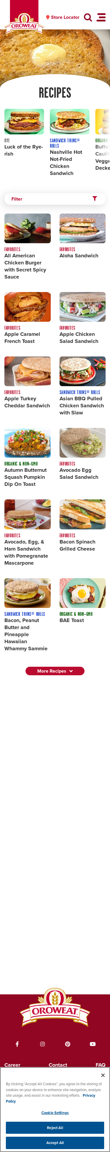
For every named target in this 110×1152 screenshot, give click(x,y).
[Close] (103, 1075)
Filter (16, 199)
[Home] (24, 24)
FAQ (101, 1065)
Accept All (55, 1143)
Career (12, 1065)
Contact (58, 1065)
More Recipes (51, 671)
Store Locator (65, 17)
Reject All (55, 1128)
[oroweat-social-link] (17, 1044)
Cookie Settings (55, 1113)
